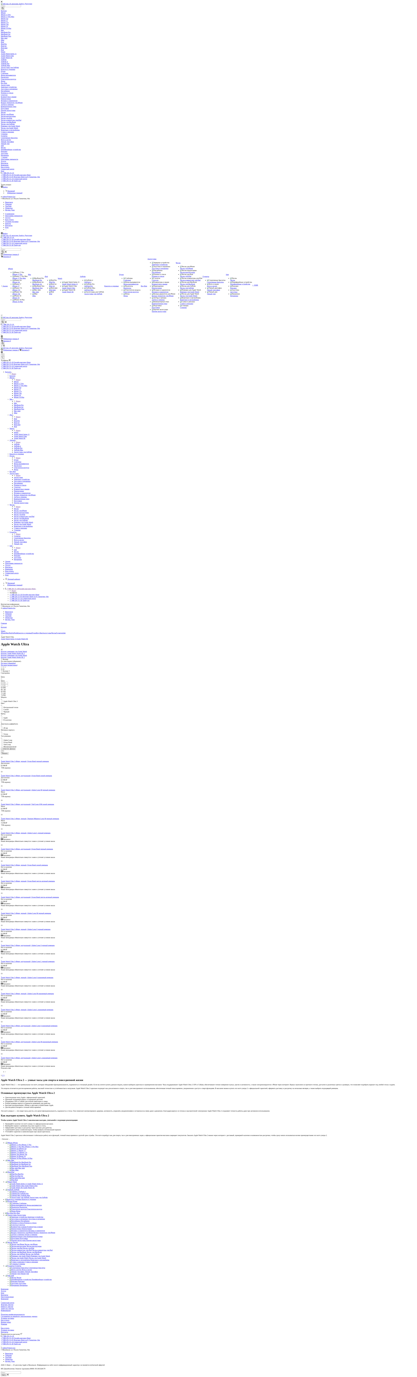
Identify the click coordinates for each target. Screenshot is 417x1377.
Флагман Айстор (7, 1305)
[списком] (3, 667)
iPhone (16, 382)
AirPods (17, 444)
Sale (15, 550)
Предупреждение (7, 1297)
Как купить (5, 1320)
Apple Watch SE (22, 639)
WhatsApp (9, 208)
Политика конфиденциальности (13, 1314)
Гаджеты (17, 536)
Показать (5, 753)
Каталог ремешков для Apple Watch (14, 651)
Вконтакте (9, 202)
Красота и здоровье (24, 633)
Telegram (8, 204)
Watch (16, 432)
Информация (6, 1310)
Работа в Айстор (7, 1307)
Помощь (4, 1324)
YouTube (8, 206)
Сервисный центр (7, 1303)
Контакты (4, 1295)
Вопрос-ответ (6, 1322)
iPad (15, 419)
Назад (14, 374)
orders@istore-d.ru (8, 197)
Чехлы (16, 509)
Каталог (13, 376)
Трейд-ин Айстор (7, 1308)
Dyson (16, 460)
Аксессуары (18, 477)
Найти (4, 1375)
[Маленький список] (1, 669)
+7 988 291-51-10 (7, 173)
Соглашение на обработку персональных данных (19, 1316)
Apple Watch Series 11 (9, 639)
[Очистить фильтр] (2, 751)
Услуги (3, 1291)
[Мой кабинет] (2, 337)
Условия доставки (7, 1318)
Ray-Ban (39, 633)
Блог (2, 1293)
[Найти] (2, 8)
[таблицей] (5, 667)
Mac (15, 403)
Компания (4, 1289)
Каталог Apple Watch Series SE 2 (13, 653)
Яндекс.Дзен (10, 210)
